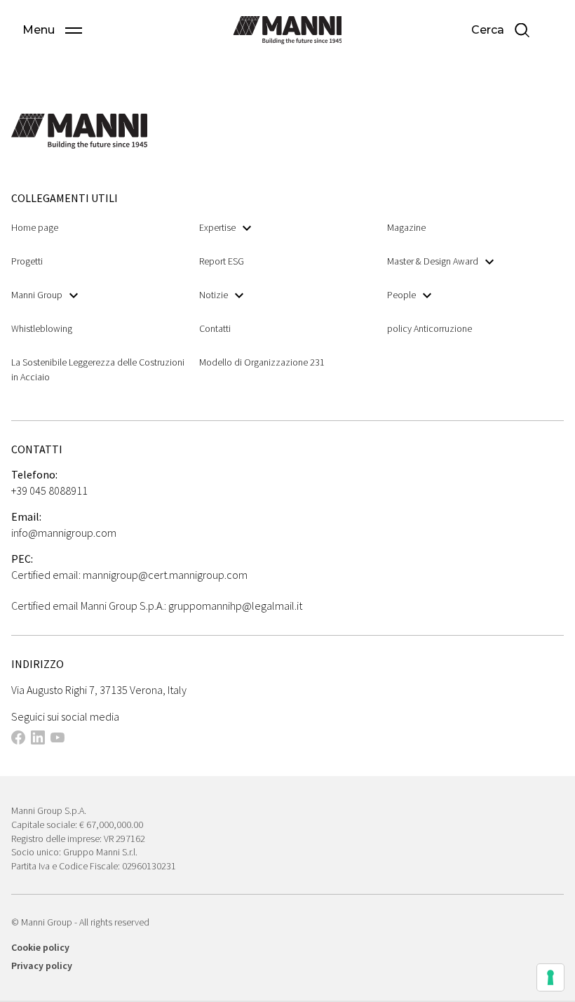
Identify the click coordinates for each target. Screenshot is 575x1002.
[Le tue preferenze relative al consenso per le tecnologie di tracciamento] (550, 977)
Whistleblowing (41, 328)
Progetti (27, 261)
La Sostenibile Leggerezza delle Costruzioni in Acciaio (97, 369)
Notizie (213, 294)
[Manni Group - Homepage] (287, 30)
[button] (52, 30)
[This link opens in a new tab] (18, 739)
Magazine (406, 227)
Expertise (217, 227)
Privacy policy (41, 965)
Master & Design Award (432, 261)
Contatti (215, 328)
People (401, 294)
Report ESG (221, 261)
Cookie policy (40, 947)
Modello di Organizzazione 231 (262, 362)
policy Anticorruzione (429, 328)
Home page (34, 227)
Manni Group (36, 294)
